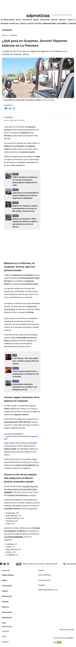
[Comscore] (69, 564)
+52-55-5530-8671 (44, 580)
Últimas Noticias (9, 20)
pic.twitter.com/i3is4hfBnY (14, 434)
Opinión (36, 20)
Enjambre (62, 23)
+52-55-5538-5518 (44, 575)
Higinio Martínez (50, 23)
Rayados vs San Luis (9, 23)
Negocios (62, 20)
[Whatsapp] (14, 108)
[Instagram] (8, 564)
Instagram (5, 642)
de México (21, 495)
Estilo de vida (45, 20)
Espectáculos (7, 617)
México (18, 20)
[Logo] (38, 16)
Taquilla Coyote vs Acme (30, 23)
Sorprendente (7, 612)
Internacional (27, 20)
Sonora (4, 35)
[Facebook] (6, 108)
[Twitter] (10, 108)
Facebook (5, 631)
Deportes (54, 20)
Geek (4, 623)
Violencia (13, 35)
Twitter (4, 636)
